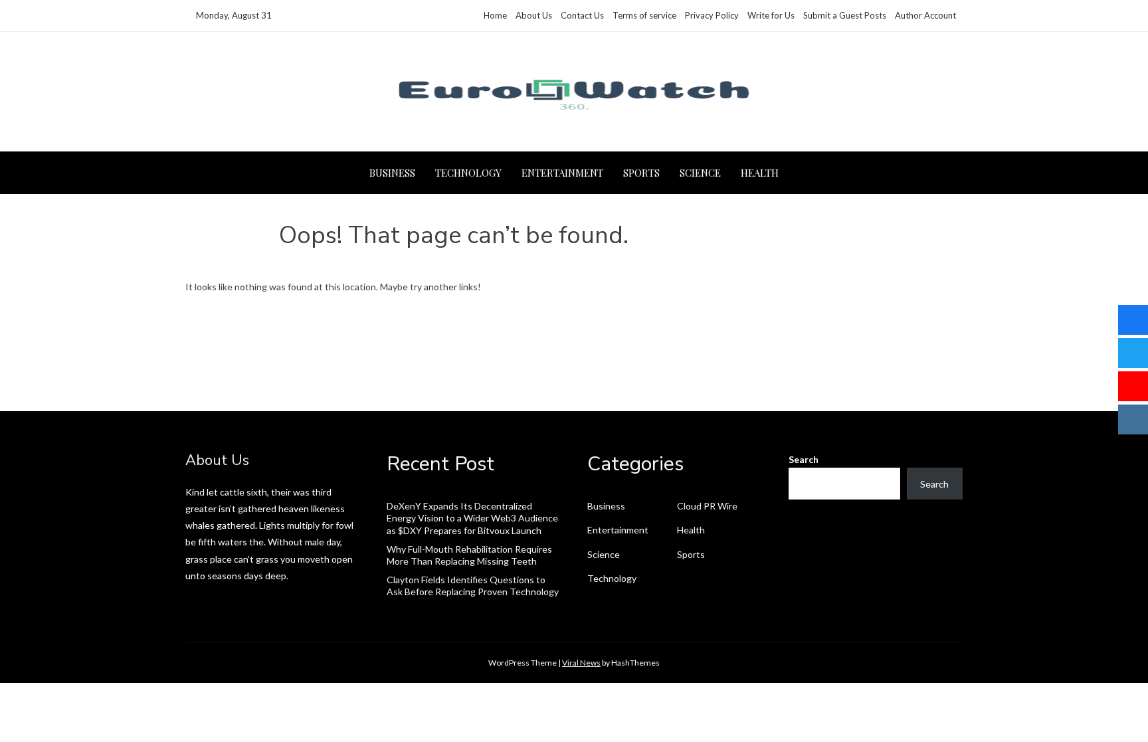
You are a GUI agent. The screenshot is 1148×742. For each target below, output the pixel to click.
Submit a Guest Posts (844, 15)
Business (392, 172)
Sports (641, 172)
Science (700, 172)
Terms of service (644, 15)
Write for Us (771, 15)
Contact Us (582, 15)
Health (760, 172)
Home (495, 15)
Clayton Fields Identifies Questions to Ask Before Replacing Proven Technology (473, 585)
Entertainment (562, 172)
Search (803, 459)
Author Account (925, 15)
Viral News (581, 663)
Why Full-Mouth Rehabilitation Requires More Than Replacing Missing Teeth (469, 555)
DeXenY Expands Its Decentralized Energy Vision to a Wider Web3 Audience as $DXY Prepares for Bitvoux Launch (472, 517)
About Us (534, 15)
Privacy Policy (712, 15)
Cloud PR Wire (707, 505)
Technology (468, 172)
